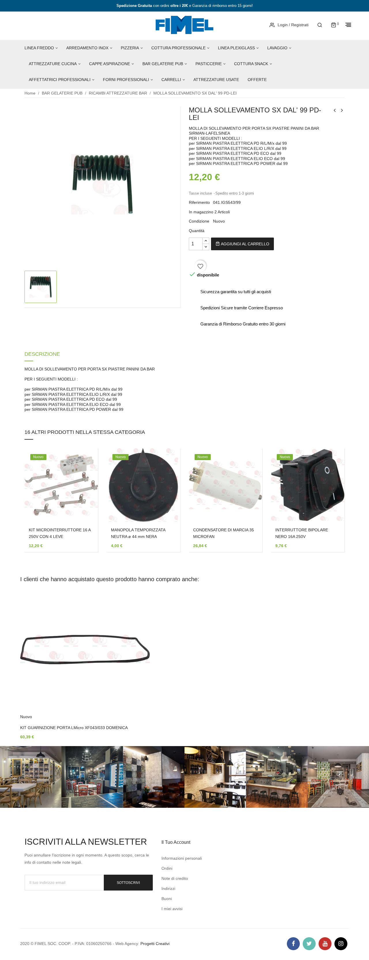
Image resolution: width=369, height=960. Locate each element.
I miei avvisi (171, 908)
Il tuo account (175, 842)
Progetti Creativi (155, 943)
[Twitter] (309, 943)
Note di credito (174, 878)
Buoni (166, 898)
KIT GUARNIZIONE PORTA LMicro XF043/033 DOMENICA (74, 727)
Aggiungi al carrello (244, 244)
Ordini (166, 868)
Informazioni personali (181, 858)
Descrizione (42, 354)
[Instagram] (340, 943)
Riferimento (199, 202)
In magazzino (201, 212)
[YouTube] (325, 943)
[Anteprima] (85, 479)
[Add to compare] (85, 494)
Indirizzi (168, 888)
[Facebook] (293, 943)
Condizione (199, 221)
